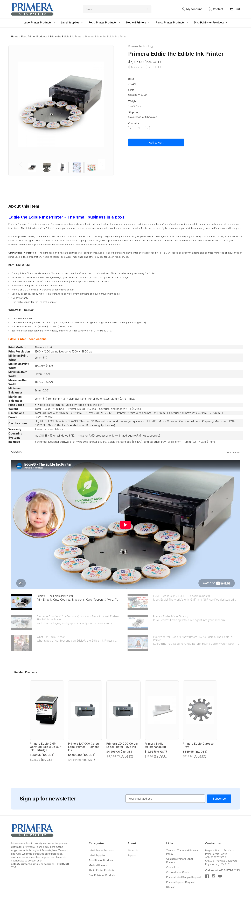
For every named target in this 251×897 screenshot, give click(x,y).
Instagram (235, 228)
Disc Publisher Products (209, 22)
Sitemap (170, 887)
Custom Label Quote (177, 872)
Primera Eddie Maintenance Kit (155, 745)
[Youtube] (220, 876)
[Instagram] (213, 876)
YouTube (46, 228)
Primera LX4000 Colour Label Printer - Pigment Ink (84, 747)
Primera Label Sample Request (183, 877)
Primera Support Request (180, 882)
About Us (133, 850)
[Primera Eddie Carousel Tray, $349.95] (200, 710)
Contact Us (172, 867)
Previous (20, 164)
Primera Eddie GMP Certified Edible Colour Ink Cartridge (45, 747)
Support (132, 855)
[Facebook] (207, 876)
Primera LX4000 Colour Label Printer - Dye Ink (122, 745)
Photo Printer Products (170, 22)
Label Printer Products (37, 22)
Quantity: (134, 123)
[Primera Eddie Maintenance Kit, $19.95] (162, 710)
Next (101, 164)
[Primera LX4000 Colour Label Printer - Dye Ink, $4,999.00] (123, 710)
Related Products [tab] (25, 672)
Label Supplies (70, 22)
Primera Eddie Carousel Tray (198, 745)
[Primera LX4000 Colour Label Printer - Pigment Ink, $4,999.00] (85, 710)
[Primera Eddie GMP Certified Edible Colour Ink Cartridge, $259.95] (47, 710)
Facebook (219, 228)
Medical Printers (136, 22)
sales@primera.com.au (25, 863)
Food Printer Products (102, 22)
